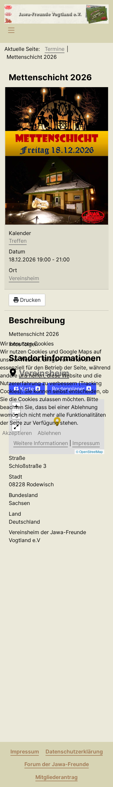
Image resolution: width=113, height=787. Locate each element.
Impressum (86, 443)
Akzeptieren (17, 433)
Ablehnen (49, 433)
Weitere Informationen (40, 443)
